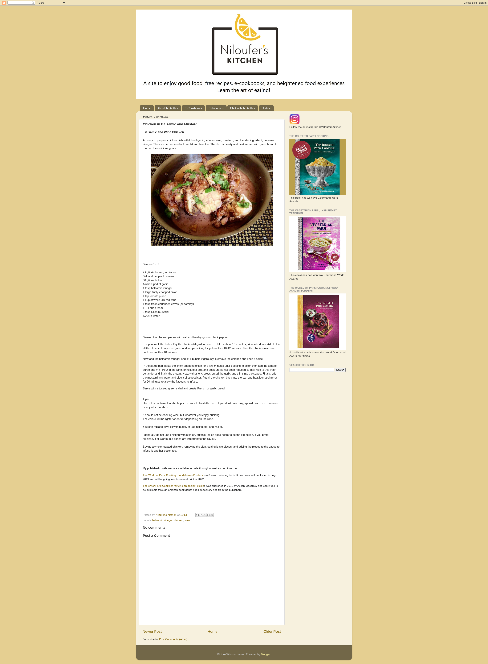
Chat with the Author (242, 108)
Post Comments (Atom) (173, 639)
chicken (178, 520)
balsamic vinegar (162, 520)
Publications (216, 108)
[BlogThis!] (201, 515)
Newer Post (152, 631)
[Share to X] (204, 515)
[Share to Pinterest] (212, 515)
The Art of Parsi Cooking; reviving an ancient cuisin (173, 485)
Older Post (272, 631)
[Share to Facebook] (208, 515)
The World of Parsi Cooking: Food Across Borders (173, 475)
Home (147, 108)
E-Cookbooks (193, 108)
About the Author (167, 108)
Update (266, 108)
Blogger (265, 654)
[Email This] (197, 515)
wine (187, 520)
